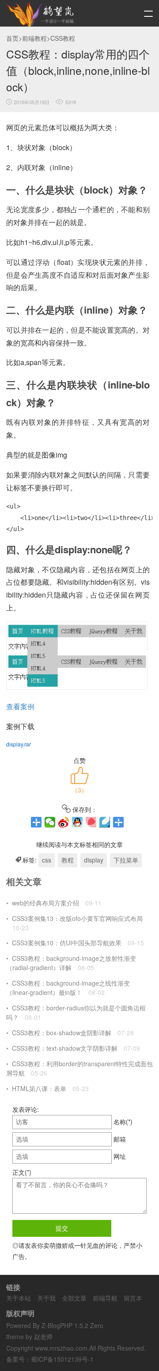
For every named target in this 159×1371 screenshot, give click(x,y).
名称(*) (123, 1121)
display (93, 859)
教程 (67, 859)
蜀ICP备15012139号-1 (62, 1359)
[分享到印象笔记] (118, 822)
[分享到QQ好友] (77, 822)
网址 (120, 1156)
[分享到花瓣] (91, 822)
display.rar (18, 744)
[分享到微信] (50, 822)
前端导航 (105, 1297)
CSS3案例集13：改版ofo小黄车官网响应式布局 (77, 918)
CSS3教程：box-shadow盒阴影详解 (61, 1032)
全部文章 (74, 1297)
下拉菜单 (126, 859)
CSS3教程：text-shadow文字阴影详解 (64, 1048)
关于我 (46, 1297)
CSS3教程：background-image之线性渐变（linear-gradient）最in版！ (68, 988)
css (46, 859)
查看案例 (20, 706)
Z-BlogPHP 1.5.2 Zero (72, 1325)
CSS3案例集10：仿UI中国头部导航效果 (66, 942)
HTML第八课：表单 (39, 1088)
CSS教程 (62, 38)
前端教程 (34, 38)
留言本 (133, 1297)
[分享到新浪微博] (63, 822)
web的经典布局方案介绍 (45, 902)
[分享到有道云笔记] (104, 822)
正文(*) (21, 1172)
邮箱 (120, 1138)
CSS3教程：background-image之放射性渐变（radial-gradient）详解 (71, 963)
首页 (12, 38)
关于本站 (18, 1297)
